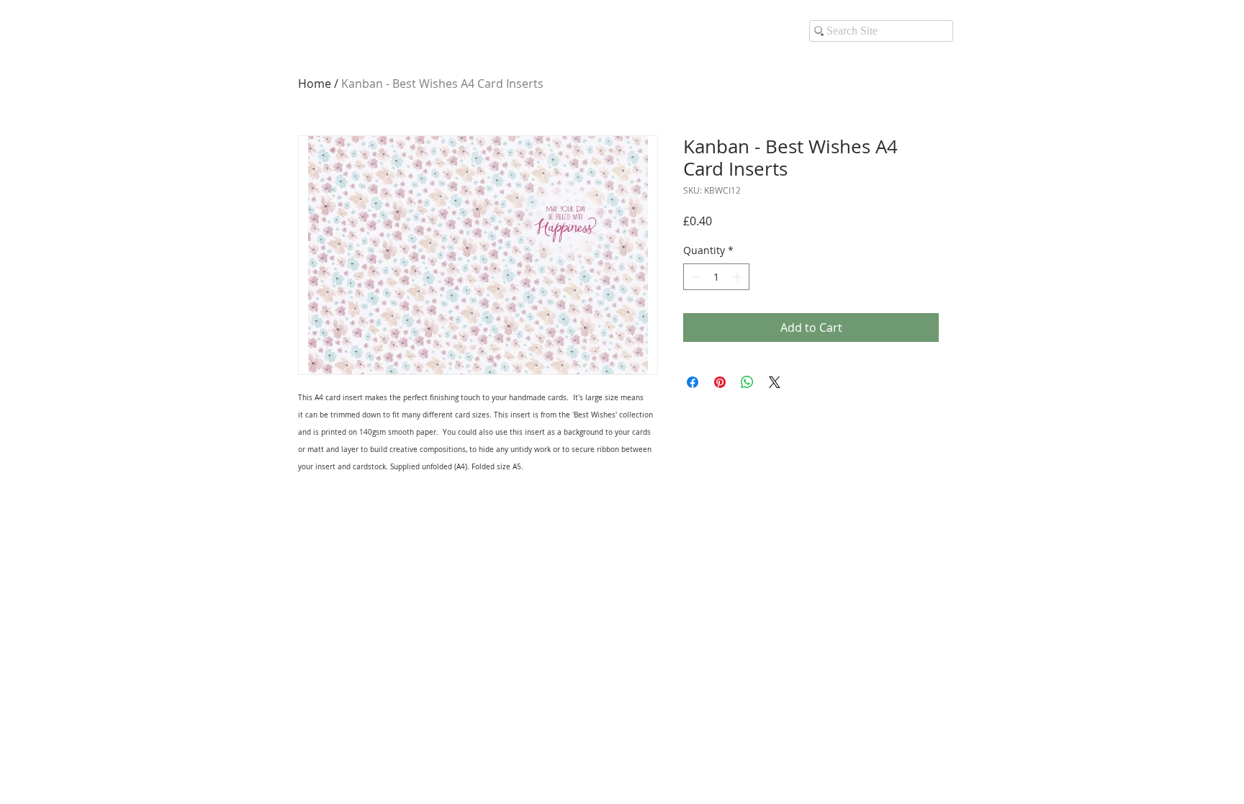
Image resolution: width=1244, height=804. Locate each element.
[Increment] (738, 276)
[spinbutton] (716, 276)
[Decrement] (694, 276)
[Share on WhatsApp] (747, 382)
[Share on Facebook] (692, 382)
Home (314, 83)
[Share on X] (774, 382)
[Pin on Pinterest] (720, 382)
